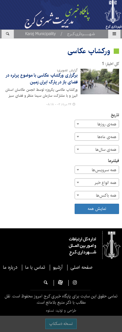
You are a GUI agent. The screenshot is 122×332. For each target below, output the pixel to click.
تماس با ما (35, 268)
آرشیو (57, 268)
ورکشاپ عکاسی (89, 51)
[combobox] (97, 124)
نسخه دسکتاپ (61, 323)
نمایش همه (97, 208)
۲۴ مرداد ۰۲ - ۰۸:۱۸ (58, 104)
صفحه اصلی (81, 268)
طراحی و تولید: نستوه (61, 310)
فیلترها (113, 161)
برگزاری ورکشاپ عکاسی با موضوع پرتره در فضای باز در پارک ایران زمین (41, 79)
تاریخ (115, 115)
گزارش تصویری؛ (67, 70)
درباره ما (10, 268)
